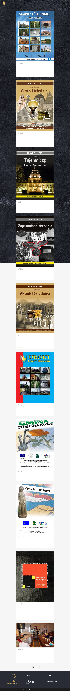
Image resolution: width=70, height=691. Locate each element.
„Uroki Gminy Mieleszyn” (34, 405)
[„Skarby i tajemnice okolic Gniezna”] (35, 36)
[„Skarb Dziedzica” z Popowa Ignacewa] (35, 308)
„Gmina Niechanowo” (33, 471)
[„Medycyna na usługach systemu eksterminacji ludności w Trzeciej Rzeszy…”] (35, 576)
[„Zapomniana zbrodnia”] (35, 241)
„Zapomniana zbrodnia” (34, 269)
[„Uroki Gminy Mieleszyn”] (35, 377)
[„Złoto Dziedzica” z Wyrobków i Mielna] (35, 105)
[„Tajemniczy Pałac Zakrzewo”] (35, 174)
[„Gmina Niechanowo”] (35, 444)
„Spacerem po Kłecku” (33, 537)
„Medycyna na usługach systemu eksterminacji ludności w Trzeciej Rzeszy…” (33, 606)
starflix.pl (45, 689)
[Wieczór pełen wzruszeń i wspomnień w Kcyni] (35, 635)
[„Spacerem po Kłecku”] (35, 509)
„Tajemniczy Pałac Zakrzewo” (36, 202)
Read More (20, 74)
